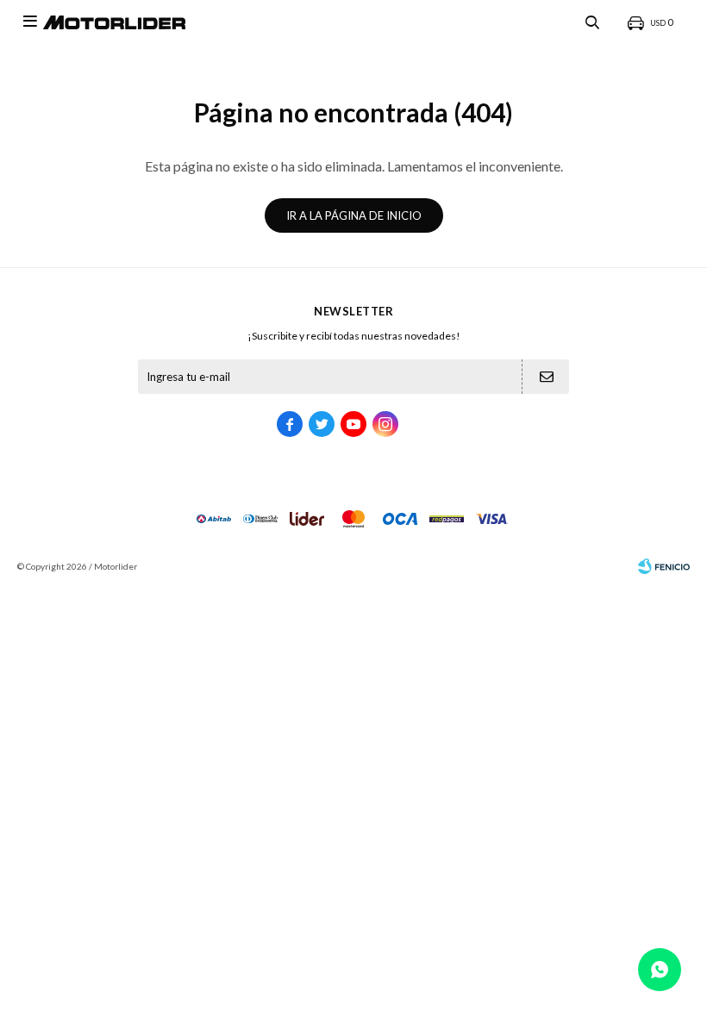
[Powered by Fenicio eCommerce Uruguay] (664, 566)
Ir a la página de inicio (354, 215)
